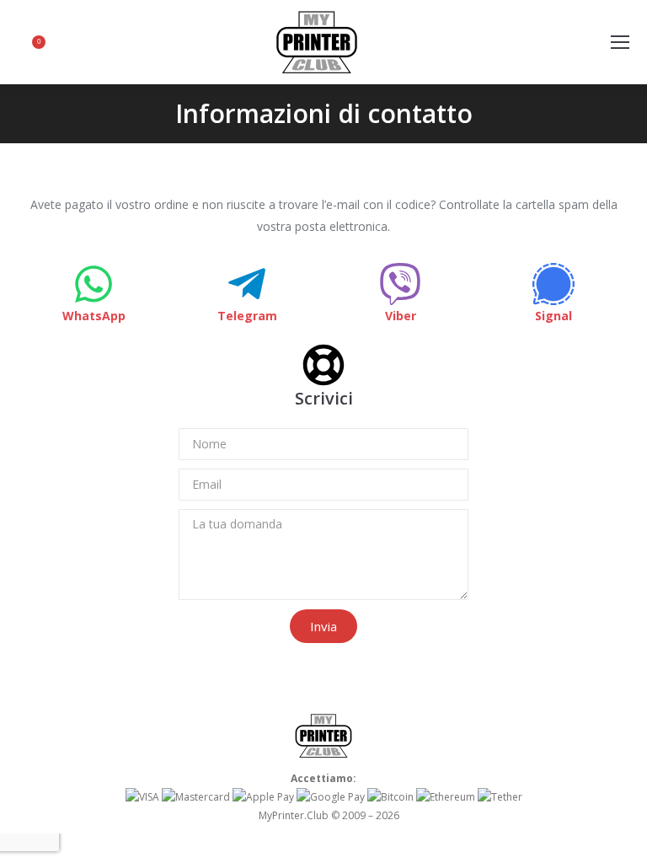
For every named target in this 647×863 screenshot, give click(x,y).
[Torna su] (622, 838)
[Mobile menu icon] (620, 42)
